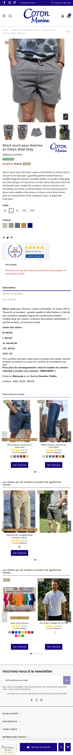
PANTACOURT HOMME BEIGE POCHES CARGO (19, 536)
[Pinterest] (11, 237)
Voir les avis (35, 256)
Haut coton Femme (20, 623)
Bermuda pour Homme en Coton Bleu (19, 446)
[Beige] (11, 456)
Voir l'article (19, 465)
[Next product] (69, 31)
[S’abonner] (66, 680)
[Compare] (19, 441)
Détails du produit (13, 293)
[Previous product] (68, 31)
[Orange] (19, 636)
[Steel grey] (14, 456)
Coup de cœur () (61, 3)
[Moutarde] (27, 456)
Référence (8, 154)
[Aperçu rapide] (24, 441)
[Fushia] (16, 636)
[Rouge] (21, 456)
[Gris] (47, 456)
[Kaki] (24, 456)
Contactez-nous (27, 3)
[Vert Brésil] (22, 636)
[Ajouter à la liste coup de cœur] (61, 747)
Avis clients (9, 299)
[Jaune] (22, 632)
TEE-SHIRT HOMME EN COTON (53, 623)
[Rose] (26, 632)
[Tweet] (8, 237)
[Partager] (4, 237)
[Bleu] (18, 456)
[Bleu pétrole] (19, 632)
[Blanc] (6, 632)
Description (9, 287)
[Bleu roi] (16, 632)
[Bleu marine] (13, 632)
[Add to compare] (68, 747)
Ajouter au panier (40, 747)
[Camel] (60, 456)
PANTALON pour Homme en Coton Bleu (53, 446)
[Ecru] (55, 632)
